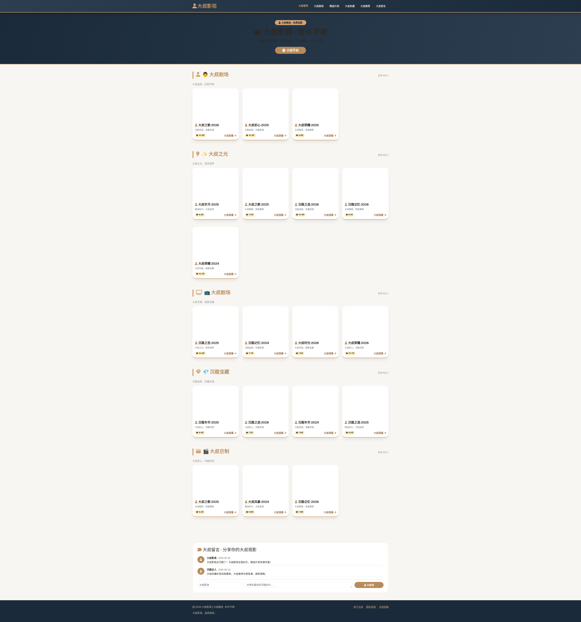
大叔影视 (207, 6)
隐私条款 (371, 606)
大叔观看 (229, 135)
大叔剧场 (319, 6)
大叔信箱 (384, 606)
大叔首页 (303, 5)
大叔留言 (381, 6)
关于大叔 (358, 606)
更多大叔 (382, 75)
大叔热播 (350, 6)
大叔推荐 (365, 6)
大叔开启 (293, 50)
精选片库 (334, 6)
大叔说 (370, 584)
